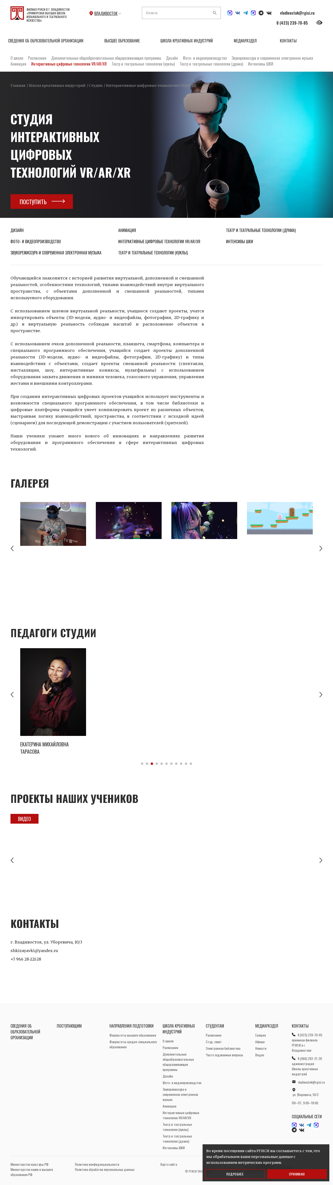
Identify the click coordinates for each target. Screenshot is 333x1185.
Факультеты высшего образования (132, 1035)
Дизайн (172, 58)
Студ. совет (214, 1041)
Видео (24, 818)
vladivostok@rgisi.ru (297, 13)
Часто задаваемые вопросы (224, 1054)
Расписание (37, 58)
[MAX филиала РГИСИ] (253, 12)
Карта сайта (168, 1164)
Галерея (260, 1035)
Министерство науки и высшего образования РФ (31, 1172)
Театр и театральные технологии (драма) (211, 64)
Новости (260, 1048)
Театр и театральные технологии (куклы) (143, 64)
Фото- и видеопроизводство (205, 58)
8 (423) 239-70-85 (292, 23)
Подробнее (235, 1173)
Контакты (288, 41)
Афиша (259, 1041)
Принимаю (297, 1174)
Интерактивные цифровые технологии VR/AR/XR (69, 64)
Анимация (18, 64)
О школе (16, 58)
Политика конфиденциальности (97, 1164)
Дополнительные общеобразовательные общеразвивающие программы (106, 58)
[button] (12, 549)
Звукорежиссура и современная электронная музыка (272, 58)
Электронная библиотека (223, 1048)
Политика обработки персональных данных (104, 1169)
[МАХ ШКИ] (229, 12)
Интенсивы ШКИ (260, 64)
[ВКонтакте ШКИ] (237, 12)
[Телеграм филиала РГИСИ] (261, 12)
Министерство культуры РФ (29, 1164)
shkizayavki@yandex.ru (34, 950)
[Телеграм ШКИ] (245, 12)
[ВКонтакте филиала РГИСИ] (269, 13)
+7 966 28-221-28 (25, 959)
